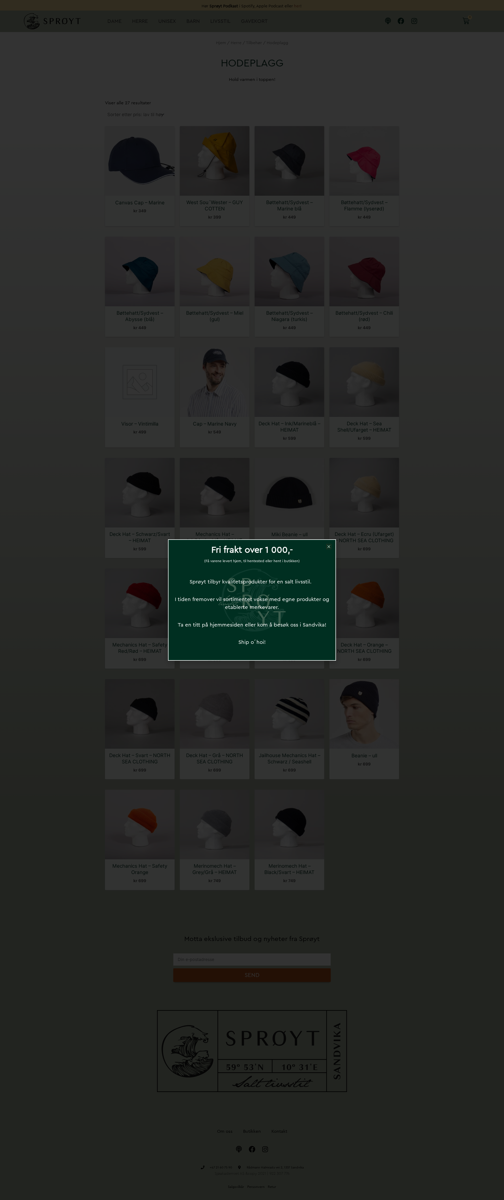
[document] (252, 600)
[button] (329, 547)
